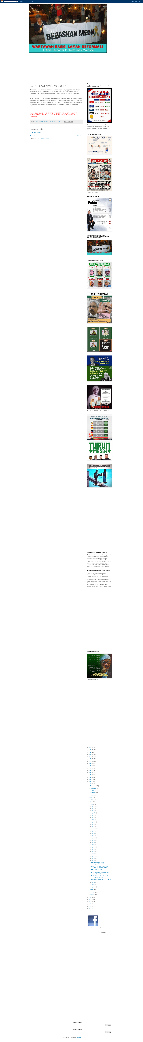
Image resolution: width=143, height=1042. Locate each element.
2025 (90, 750)
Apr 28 (93, 810)
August (92, 795)
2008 (90, 899)
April (91, 804)
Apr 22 (93, 824)
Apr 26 (93, 815)
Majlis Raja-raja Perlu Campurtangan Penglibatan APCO (101, 876)
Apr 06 (93, 858)
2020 (90, 761)
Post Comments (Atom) (43, 138)
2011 (90, 781)
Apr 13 (93, 844)
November (93, 788)
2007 (90, 901)
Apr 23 (93, 822)
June (91, 799)
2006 (90, 904)
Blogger (79, 1037)
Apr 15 (93, 840)
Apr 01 (93, 887)
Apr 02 (93, 884)
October (92, 790)
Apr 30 (93, 806)
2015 (90, 772)
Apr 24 (93, 819)
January (92, 894)
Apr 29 (93, 808)
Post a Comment (36, 132)
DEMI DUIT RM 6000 (96, 870)
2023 (90, 754)
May (91, 802)
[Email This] (65, 122)
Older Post (79, 136)
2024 (90, 752)
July (91, 797)
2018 (90, 766)
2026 (90, 747)
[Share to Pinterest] (72, 122)
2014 (90, 775)
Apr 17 (93, 835)
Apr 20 (93, 829)
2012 (90, 779)
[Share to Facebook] (70, 122)
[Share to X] (68, 122)
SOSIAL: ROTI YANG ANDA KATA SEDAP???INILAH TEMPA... (100, 867)
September (93, 792)
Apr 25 (93, 817)
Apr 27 (93, 813)
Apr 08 (93, 853)
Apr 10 (93, 849)
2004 (90, 906)
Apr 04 (93, 882)
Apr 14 (93, 842)
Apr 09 (93, 851)
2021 (90, 759)
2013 (90, 777)
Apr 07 (93, 856)
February (92, 892)
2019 (90, 763)
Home (56, 136)
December (93, 786)
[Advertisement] (71, 66)
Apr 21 (93, 826)
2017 (90, 768)
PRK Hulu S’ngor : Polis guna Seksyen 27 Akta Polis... (99, 863)
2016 (90, 770)
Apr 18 (93, 833)
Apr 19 (93, 831)
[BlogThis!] (66, 122)
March (92, 889)
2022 (90, 756)
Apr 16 (93, 838)
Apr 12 (93, 847)
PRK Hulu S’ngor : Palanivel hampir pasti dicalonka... (100, 872)
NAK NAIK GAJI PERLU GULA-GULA (101, 879)
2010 (90, 784)
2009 (90, 897)
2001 (90, 908)
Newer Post (33, 136)
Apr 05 (93, 860)
